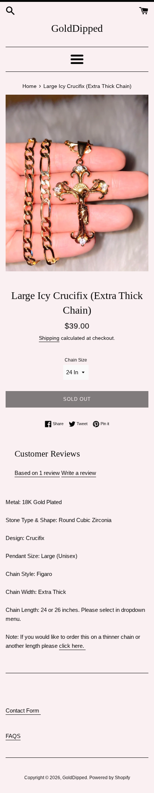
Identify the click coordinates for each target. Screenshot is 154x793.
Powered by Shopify (109, 777)
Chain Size (76, 360)
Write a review (78, 473)
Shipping (49, 338)
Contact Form (23, 710)
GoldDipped (77, 28)
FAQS (13, 736)
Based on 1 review (37, 473)
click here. (72, 646)
